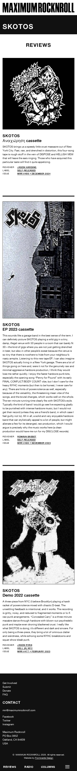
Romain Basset (26, 436)
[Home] (38, 11)
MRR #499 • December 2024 (33, 173)
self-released (26, 170)
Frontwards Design (44, 758)
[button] (67, 767)
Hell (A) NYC (25, 648)
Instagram (8, 724)
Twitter (6, 720)
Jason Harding (27, 167)
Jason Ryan (24, 645)
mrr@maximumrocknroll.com (19, 710)
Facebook (8, 716)
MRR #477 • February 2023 (33, 651)
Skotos (11, 135)
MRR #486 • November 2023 (34, 443)
